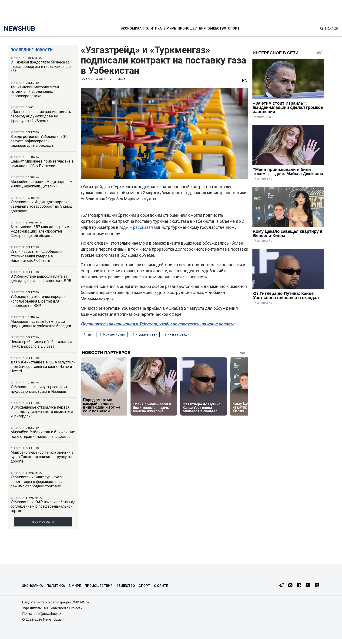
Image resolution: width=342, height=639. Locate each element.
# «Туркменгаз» (144, 334)
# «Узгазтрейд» (177, 334)
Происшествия (192, 28)
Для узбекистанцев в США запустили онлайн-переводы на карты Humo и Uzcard (42, 366)
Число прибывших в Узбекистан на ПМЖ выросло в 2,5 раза (41, 343)
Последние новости (31, 50)
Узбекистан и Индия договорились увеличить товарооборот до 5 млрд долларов (41, 206)
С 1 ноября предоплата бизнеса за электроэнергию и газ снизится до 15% (40, 66)
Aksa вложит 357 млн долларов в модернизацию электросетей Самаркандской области (39, 231)
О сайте (161, 586)
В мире (170, 28)
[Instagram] (290, 585)
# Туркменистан (112, 334)
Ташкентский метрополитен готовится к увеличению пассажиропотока (34, 91)
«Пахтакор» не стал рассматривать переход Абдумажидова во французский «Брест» (40, 116)
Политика (152, 28)
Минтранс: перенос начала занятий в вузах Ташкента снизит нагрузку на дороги (42, 456)
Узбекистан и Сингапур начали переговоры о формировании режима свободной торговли (36, 481)
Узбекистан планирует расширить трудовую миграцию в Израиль (39, 389)
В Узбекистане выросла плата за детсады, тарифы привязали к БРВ (40, 278)
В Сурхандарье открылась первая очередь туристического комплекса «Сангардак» (41, 411)
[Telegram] (281, 585)
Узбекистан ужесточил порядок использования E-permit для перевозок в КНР (38, 301)
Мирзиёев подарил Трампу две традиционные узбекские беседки (40, 323)
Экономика (131, 28)
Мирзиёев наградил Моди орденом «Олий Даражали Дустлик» (41, 184)
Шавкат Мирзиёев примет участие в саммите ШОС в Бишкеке (42, 163)
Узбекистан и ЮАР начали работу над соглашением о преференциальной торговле (42, 506)
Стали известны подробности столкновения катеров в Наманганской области (36, 256)
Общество (217, 28)
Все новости (43, 521)
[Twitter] (308, 585)
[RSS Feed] (317, 585)
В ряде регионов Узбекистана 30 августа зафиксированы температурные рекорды (38, 141)
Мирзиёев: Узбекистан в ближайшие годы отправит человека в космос (42, 434)
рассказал (143, 227)
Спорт (234, 28)
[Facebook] (299, 585)
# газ (87, 334)
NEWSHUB (19, 28)
